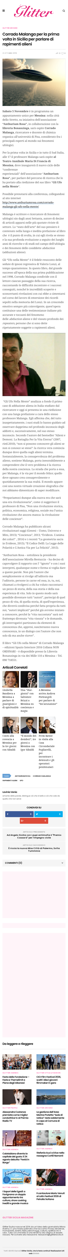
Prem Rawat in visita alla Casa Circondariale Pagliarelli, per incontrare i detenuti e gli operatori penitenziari (47, 751)
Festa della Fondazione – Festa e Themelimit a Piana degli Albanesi (15, 1079)
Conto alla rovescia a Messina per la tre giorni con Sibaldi (9, 743)
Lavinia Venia (9, 792)
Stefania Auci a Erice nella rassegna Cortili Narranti (50, 1154)
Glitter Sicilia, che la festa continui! (35, 1251)
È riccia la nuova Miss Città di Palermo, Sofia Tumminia (34, 849)
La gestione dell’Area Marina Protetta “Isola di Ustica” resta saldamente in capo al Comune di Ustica (50, 1117)
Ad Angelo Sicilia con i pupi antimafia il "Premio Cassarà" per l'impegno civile (34, 836)
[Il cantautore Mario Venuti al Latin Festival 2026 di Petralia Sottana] (51, 1177)
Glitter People (9, 1108)
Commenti (13, 863)
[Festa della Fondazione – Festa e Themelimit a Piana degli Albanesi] (17, 1062)
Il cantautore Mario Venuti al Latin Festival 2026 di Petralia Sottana (50, 1196)
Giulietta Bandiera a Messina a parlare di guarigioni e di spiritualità (10, 699)
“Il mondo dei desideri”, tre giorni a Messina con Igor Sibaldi (28, 743)
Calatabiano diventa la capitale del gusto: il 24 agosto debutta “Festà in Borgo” (15, 1158)
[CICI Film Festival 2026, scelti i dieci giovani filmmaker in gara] (51, 1062)
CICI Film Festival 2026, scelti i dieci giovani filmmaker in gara (48, 1079)
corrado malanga (42, 776)
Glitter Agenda (10, 1073)
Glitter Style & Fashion (48, 1073)
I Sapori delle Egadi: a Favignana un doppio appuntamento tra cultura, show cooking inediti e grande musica (15, 1197)
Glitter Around (9, 28)
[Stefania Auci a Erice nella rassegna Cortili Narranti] (51, 1138)
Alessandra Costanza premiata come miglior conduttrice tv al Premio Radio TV (15, 1116)
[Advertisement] (29, 894)
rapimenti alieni (10, 780)
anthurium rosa (22, 776)
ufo (21, 780)
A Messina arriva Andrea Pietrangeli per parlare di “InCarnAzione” (47, 697)
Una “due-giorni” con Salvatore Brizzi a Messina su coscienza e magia (27, 700)
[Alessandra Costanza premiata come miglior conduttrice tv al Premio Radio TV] (17, 1097)
